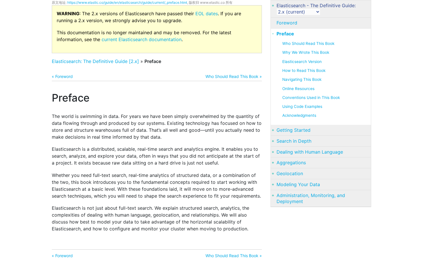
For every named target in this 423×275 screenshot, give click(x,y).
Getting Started (293, 130)
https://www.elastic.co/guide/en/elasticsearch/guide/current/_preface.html (127, 2)
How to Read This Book (303, 70)
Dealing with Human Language (310, 152)
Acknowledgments (299, 115)
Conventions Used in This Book (311, 97)
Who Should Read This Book (308, 43)
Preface (285, 34)
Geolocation (290, 173)
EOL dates (206, 13)
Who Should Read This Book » (233, 76)
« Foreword (62, 76)
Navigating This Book (301, 79)
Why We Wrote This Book (305, 52)
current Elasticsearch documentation (142, 39)
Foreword (287, 23)
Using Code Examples (302, 106)
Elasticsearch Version (302, 61)
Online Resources (298, 88)
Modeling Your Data (298, 184)
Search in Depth (294, 141)
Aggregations (291, 162)
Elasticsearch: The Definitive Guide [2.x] (95, 61)
